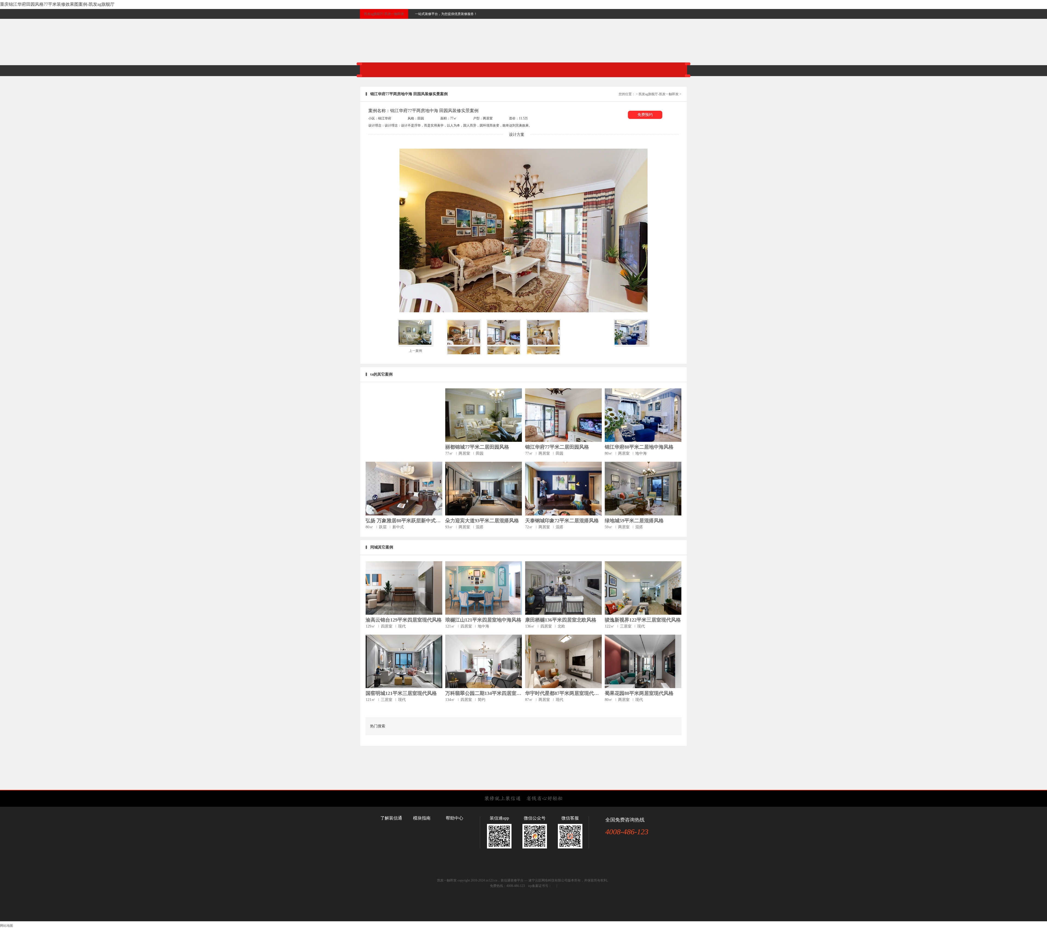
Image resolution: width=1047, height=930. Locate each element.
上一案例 (415, 351)
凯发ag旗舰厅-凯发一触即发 (384, 14)
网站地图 (6, 926)
